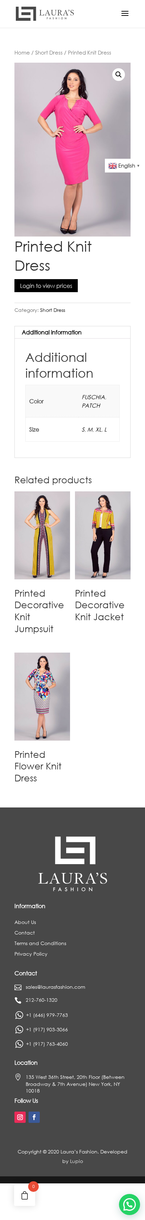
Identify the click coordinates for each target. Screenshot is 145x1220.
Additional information (52, 332)
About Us (25, 922)
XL (98, 429)
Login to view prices (46, 285)
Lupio (76, 1161)
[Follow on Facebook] (34, 1117)
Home (22, 52)
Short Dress (49, 52)
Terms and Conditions (40, 944)
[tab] (72, 332)
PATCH (91, 405)
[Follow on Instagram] (20, 1117)
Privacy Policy (31, 954)
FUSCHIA (93, 397)
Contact (24, 933)
